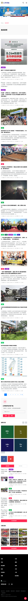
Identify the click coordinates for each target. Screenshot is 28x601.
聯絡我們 (18, 591)
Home (2, 22)
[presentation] (1, 17)
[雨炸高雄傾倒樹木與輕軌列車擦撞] (14, 330)
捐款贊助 (8, 591)
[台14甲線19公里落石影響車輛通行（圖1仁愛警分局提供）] (14, 190)
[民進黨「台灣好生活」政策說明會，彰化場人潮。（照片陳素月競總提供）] (23, 541)
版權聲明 (3, 592)
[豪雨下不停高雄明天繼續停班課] (14, 52)
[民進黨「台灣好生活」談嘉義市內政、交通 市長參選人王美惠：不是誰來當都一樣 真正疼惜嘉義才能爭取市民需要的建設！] (14, 84)
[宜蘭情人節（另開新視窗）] (14, 12)
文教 (18, 234)
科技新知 (3, 572)
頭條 (2, 558)
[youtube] (11, 459)
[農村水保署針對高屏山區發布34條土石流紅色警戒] (14, 366)
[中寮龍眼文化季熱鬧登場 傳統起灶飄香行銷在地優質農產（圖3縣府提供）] (14, 152)
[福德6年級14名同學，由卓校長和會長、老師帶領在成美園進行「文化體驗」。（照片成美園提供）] (5, 533)
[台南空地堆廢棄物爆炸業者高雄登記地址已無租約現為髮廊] (14, 293)
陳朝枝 (3, 141)
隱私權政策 (23, 591)
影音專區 (17, 575)
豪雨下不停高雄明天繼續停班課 (8, 70)
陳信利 (3, 105)
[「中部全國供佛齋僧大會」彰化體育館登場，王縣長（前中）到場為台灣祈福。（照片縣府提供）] (14, 225)
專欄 (2, 575)
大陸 (16, 572)
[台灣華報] (5, 2)
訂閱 (6, 415)
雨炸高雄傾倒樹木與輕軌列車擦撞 (9, 345)
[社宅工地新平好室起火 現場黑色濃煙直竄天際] (5, 541)
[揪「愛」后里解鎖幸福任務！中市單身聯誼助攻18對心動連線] (23, 533)
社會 (2, 234)
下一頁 (21, 394)
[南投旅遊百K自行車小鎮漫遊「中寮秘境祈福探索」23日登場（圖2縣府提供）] (14, 116)
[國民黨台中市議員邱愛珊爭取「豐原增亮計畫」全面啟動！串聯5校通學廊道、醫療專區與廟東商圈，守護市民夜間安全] (14, 533)
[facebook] (4, 459)
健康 (15, 234)
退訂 (12, 415)
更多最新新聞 (14, 520)
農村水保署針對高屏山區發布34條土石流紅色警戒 (12, 381)
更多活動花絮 (14, 548)
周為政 (3, 248)
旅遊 (2, 202)
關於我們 (13, 591)
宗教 (6, 234)
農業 (2, 164)
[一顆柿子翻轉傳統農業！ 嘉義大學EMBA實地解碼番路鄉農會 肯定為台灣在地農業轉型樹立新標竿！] (14, 258)
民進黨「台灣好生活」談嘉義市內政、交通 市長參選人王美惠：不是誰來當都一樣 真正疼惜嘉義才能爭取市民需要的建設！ (13, 94)
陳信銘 (3, 79)
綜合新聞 (3, 67)
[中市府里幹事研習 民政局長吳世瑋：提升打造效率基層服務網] (14, 541)
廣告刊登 (3, 591)
